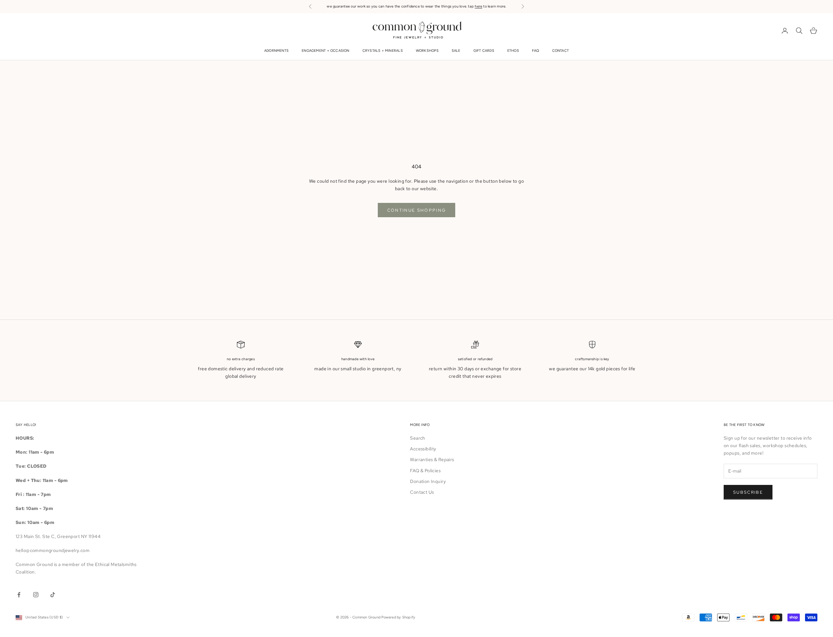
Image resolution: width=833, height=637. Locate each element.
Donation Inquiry (428, 481)
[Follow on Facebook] (19, 594)
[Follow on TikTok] (52, 594)
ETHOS (513, 51)
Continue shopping (416, 210)
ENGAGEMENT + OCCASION (325, 51)
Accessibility (423, 449)
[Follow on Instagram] (36, 594)
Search (417, 438)
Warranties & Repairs (432, 459)
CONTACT (560, 51)
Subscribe (748, 492)
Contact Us (422, 492)
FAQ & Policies (425, 471)
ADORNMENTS (276, 51)
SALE (456, 51)
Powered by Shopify (398, 617)
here (478, 6)
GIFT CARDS (483, 51)
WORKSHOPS (427, 51)
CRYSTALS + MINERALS (382, 51)
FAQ (535, 51)
